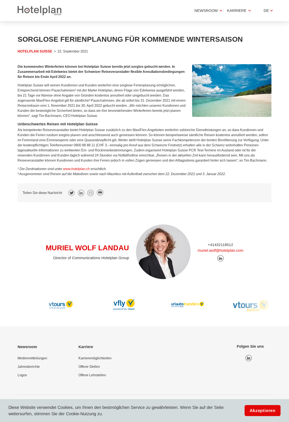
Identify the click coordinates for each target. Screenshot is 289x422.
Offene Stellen (89, 366)
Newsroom (206, 10)
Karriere (236, 10)
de (266, 10)
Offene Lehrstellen (92, 375)
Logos (22, 375)
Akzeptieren (262, 410)
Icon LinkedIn (248, 358)
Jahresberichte (29, 366)
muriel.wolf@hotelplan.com (220, 250)
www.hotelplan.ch (76, 169)
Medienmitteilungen (32, 358)
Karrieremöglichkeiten (94, 358)
